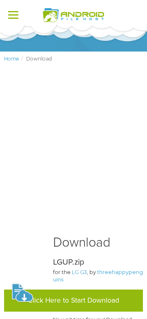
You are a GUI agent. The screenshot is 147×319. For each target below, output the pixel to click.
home (11, 59)
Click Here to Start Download (73, 300)
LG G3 (79, 272)
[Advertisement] (73, 155)
